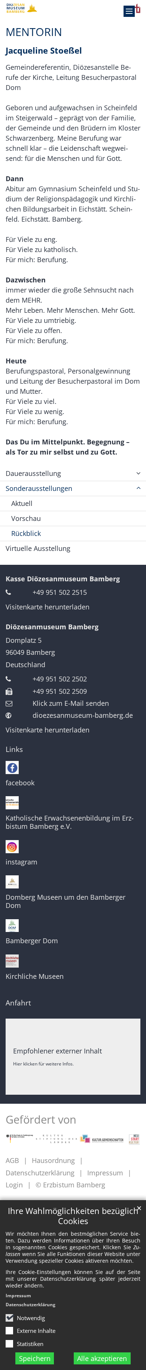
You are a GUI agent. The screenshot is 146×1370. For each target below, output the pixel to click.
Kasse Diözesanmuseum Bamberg (63, 578)
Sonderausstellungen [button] (39, 488)
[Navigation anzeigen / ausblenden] (129, 11)
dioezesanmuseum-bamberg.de (83, 715)
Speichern (35, 1358)
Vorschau (26, 518)
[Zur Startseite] (73, 8)
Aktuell (22, 503)
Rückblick (26, 533)
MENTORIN (34, 32)
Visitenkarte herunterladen (47, 606)
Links (14, 749)
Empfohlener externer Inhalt (57, 1050)
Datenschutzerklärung (30, 1304)
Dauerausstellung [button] (33, 473)
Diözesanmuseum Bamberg (52, 626)
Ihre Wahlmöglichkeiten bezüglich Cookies (73, 1216)
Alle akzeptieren (102, 1358)
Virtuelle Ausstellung (38, 548)
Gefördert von (41, 1119)
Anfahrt (18, 1002)
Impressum (18, 1295)
